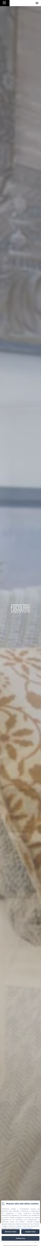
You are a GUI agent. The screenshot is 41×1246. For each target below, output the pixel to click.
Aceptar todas (30, 1232)
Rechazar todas (10, 1232)
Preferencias (20, 1238)
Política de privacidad (24, 1228)
